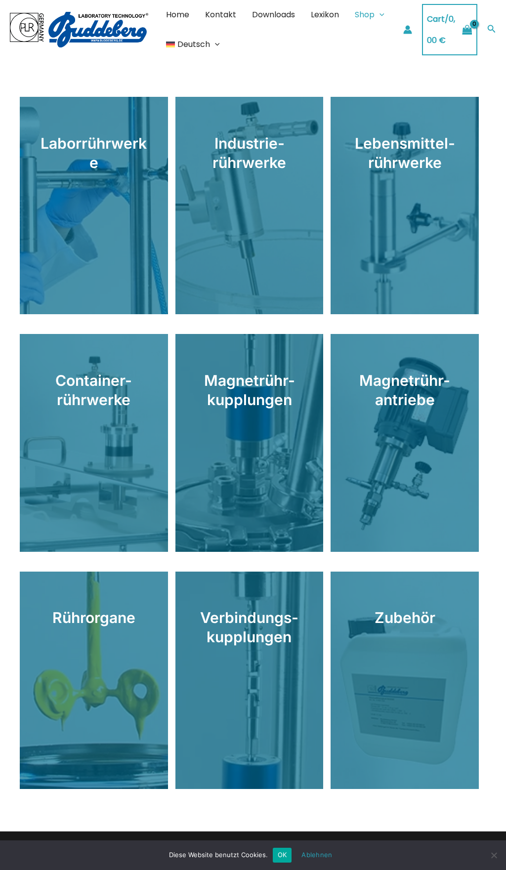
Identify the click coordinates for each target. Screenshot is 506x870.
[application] (379, 15)
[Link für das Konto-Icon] (407, 29)
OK (282, 855)
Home (177, 14)
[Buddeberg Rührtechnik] (79, 29)
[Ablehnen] (494, 855)
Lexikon (325, 14)
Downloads (273, 14)
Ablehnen (316, 855)
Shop (365, 14)
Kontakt (220, 14)
